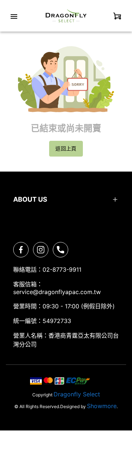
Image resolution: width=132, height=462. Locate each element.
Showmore (102, 406)
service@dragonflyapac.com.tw (57, 292)
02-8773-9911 (62, 269)
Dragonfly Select (77, 394)
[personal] (117, 15)
